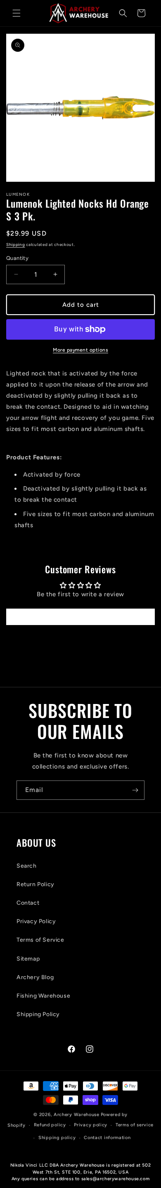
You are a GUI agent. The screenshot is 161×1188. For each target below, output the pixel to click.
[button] (16, 13)
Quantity (17, 258)
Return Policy (35, 884)
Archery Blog (35, 977)
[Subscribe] (135, 790)
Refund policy (50, 1125)
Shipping (15, 244)
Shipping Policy (38, 1014)
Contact (28, 902)
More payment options (80, 350)
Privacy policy (90, 1125)
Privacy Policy (36, 921)
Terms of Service (40, 939)
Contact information (107, 1137)
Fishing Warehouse (43, 995)
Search (27, 865)
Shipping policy (57, 1137)
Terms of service (135, 1125)
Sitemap (28, 958)
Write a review (80, 617)
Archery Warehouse (76, 1114)
